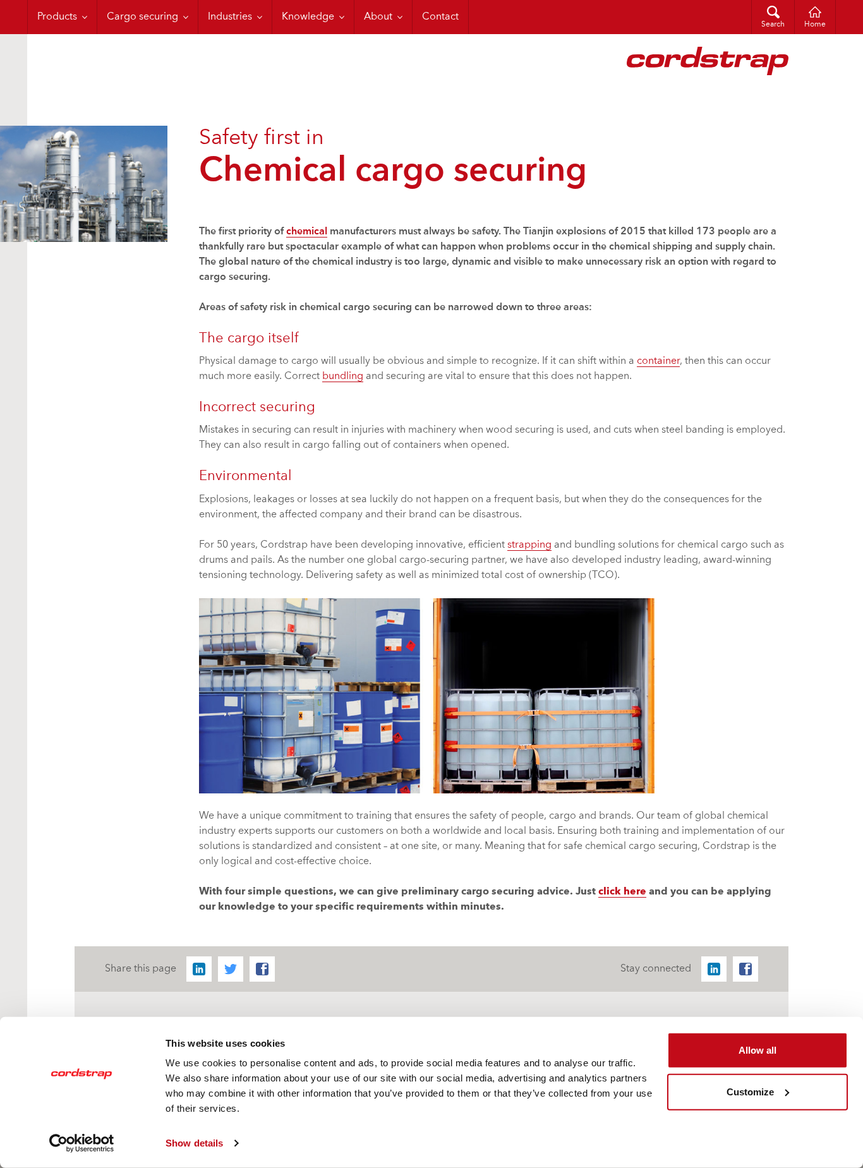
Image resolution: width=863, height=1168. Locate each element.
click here (622, 892)
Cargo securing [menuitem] (142, 17)
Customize (750, 1091)
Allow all (757, 1050)
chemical (306, 232)
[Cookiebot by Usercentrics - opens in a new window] (82, 1143)
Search (773, 24)
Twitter (230, 969)
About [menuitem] (378, 17)
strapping (529, 545)
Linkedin (199, 969)
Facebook (262, 969)
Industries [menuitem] (230, 17)
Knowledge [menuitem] (308, 17)
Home (815, 24)
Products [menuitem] (57, 17)
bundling (342, 376)
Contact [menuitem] (440, 17)
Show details (194, 1143)
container (658, 361)
